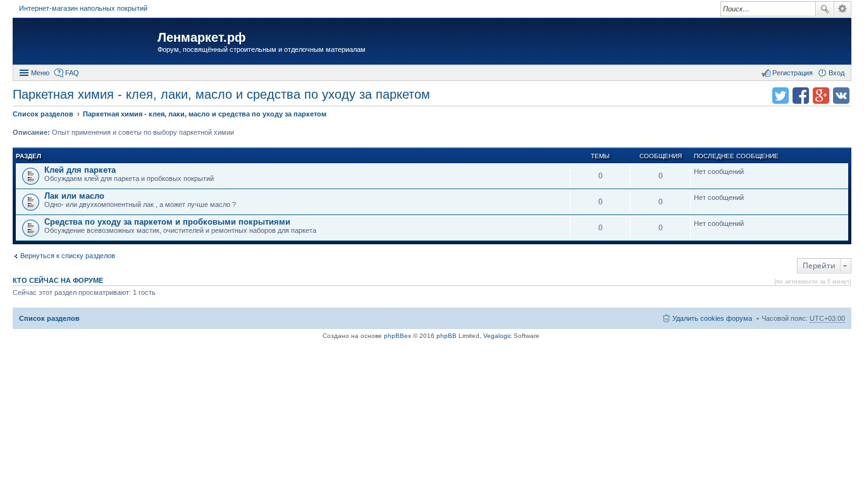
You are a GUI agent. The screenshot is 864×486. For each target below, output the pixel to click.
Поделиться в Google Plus (821, 95)
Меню (40, 73)
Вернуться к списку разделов (67, 255)
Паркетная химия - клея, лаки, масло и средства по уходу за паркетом (221, 94)
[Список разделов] (86, 43)
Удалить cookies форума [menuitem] (712, 318)
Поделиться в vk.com (841, 95)
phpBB (446, 335)
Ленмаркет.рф (201, 37)
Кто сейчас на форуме (58, 280)
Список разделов (49, 318)
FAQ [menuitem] (72, 73)
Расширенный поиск (842, 8)
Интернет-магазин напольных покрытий (83, 8)
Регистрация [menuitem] (792, 73)
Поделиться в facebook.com (801, 95)
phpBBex (397, 335)
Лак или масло (74, 196)
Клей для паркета (80, 170)
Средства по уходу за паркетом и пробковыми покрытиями (167, 222)
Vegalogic (497, 335)
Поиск (824, 8)
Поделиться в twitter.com (780, 95)
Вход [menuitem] (836, 73)
